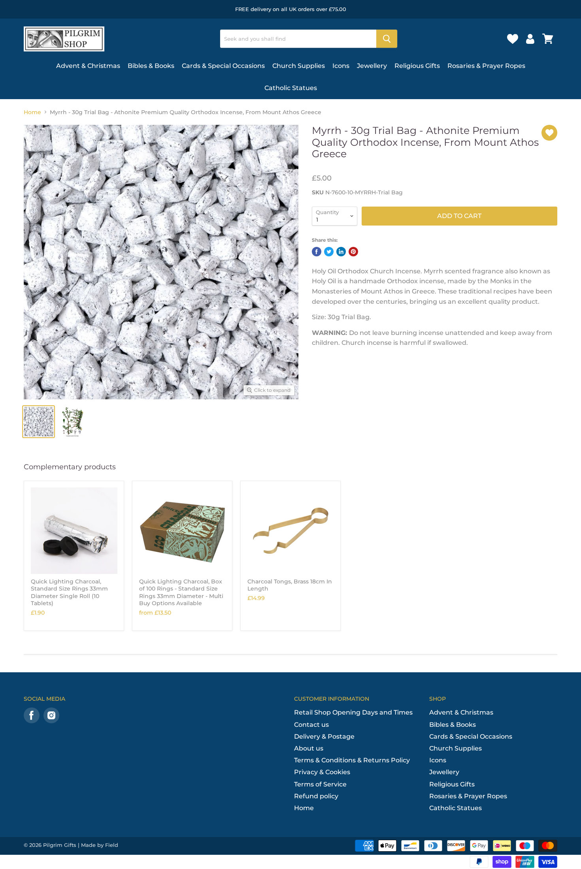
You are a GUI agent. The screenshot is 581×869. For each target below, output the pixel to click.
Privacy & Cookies (322, 772)
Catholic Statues (290, 88)
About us (308, 748)
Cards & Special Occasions (223, 66)
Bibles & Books (151, 66)
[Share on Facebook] (316, 251)
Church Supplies (298, 66)
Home (32, 112)
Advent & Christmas (88, 66)
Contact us (311, 724)
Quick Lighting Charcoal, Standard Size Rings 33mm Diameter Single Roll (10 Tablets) (69, 592)
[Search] (386, 39)
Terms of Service (320, 784)
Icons (340, 66)
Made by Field (99, 845)
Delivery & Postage (324, 736)
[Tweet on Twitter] (329, 251)
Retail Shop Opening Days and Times (353, 712)
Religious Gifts (417, 66)
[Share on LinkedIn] (341, 251)
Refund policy (316, 796)
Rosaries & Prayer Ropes (486, 66)
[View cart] (547, 39)
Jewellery (372, 66)
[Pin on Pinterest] (353, 251)
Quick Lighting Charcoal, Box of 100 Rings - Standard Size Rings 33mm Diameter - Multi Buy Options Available (181, 592)
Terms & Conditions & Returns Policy (352, 760)
